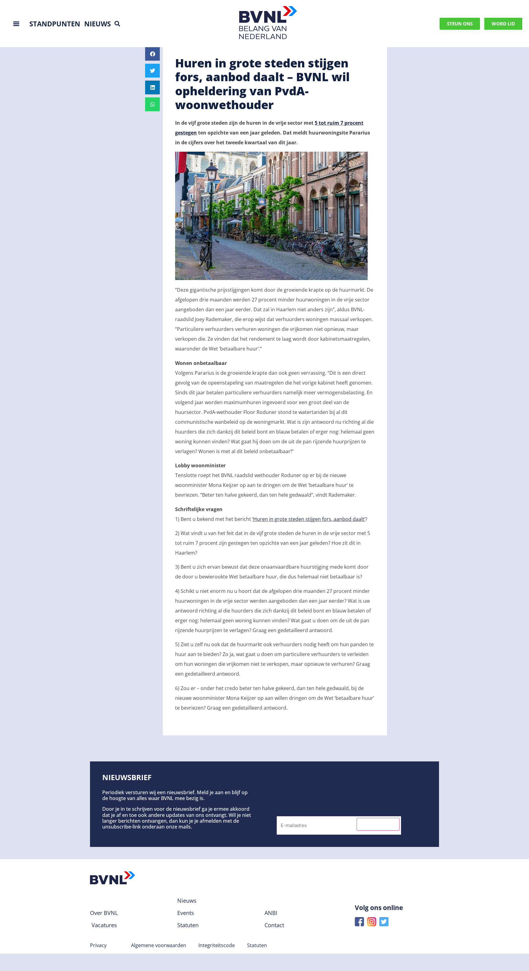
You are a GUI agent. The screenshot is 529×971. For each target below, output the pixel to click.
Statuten (257, 945)
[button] (117, 24)
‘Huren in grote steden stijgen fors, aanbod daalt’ (308, 519)
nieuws (97, 23)
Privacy (98, 945)
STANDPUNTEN (54, 23)
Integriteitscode (216, 945)
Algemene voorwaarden (158, 945)
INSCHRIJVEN (378, 824)
